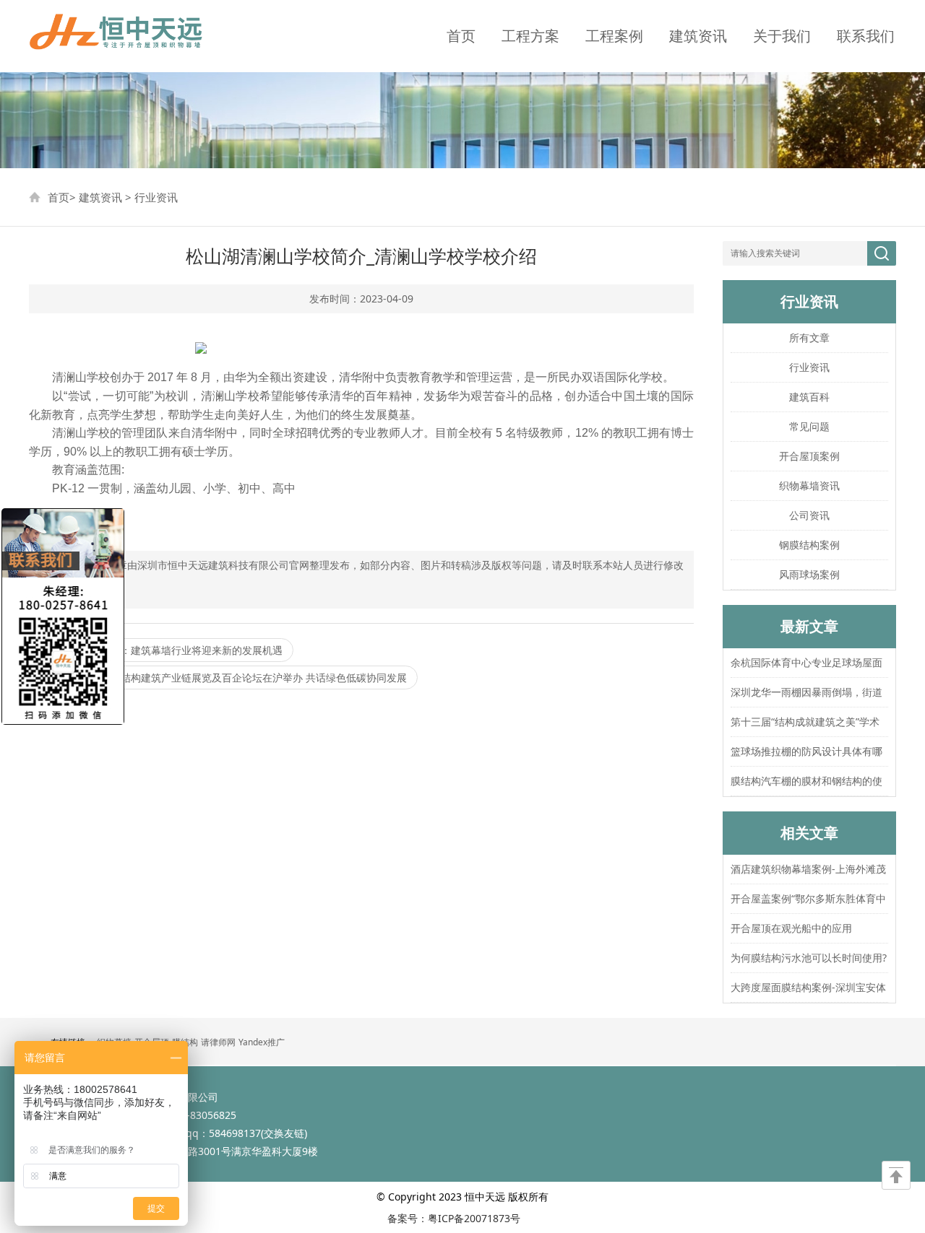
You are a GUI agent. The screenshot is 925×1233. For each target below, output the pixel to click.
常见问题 (809, 426)
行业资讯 (156, 197)
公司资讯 (809, 515)
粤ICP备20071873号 (474, 1218)
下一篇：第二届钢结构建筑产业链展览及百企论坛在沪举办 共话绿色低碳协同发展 (223, 677)
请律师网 (218, 1042)
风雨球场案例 (809, 574)
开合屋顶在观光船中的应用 (791, 928)
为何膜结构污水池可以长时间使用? (809, 957)
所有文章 (809, 337)
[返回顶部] (896, 1175)
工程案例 (614, 35)
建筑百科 (809, 397)
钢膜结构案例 (809, 545)
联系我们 (866, 35)
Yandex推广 (261, 1042)
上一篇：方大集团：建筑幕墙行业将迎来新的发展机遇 (161, 650)
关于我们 (782, 35)
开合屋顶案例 (809, 456)
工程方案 (530, 35)
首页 (461, 35)
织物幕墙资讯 (809, 485)
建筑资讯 (698, 35)
